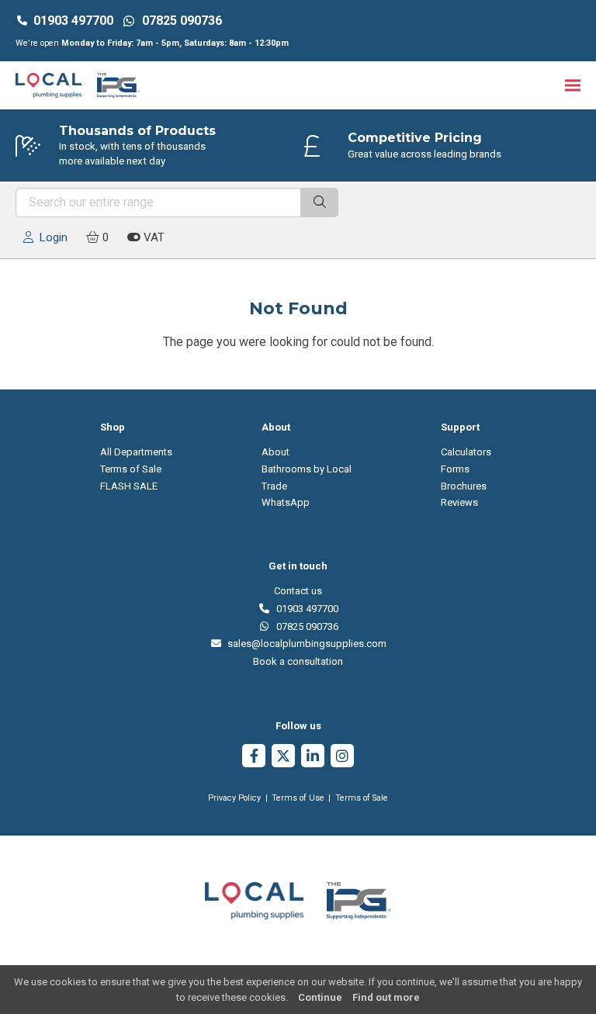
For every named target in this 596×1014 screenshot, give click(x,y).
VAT (152, 237)
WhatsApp (286, 502)
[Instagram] (342, 757)
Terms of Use (298, 798)
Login (50, 237)
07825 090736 (304, 626)
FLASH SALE (129, 486)
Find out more (386, 997)
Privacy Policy (234, 798)
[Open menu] (572, 85)
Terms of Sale (130, 469)
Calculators (466, 452)
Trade (274, 486)
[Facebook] (253, 757)
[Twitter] (283, 757)
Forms (455, 469)
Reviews (459, 502)
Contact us (298, 591)
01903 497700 (73, 20)
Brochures (464, 486)
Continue (320, 997)
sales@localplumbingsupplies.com (304, 643)
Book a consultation (298, 661)
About (275, 452)
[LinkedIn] (312, 757)
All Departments (136, 452)
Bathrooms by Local (307, 469)
